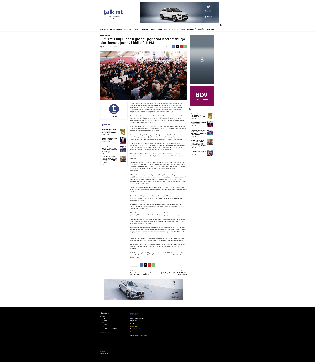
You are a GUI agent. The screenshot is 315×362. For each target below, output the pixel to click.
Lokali (102, 35)
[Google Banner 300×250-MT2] (202, 96)
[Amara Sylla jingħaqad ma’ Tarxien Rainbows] (123, 140)
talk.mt (107, 46)
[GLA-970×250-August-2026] (179, 12)
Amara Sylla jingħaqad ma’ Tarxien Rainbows (109, 139)
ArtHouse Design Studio (140, 335)
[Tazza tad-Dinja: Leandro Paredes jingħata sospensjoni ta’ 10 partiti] (123, 132)
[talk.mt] (101, 47)
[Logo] (113, 12)
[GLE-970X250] (143, 289)
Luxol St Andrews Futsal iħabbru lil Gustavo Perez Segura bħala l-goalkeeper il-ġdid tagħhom (110, 149)
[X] (177, 46)
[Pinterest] (181, 46)
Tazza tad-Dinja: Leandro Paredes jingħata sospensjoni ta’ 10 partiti (109, 131)
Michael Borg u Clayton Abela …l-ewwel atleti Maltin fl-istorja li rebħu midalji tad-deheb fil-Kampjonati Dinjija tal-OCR (110, 159)
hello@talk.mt (133, 326)
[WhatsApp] (185, 46)
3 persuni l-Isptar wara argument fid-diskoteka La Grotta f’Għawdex (141, 273)
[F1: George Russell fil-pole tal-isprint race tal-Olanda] (210, 153)
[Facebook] (113, 19)
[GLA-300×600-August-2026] (202, 59)
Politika (107, 35)
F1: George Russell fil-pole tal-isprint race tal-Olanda (198, 152)
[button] (221, 25)
